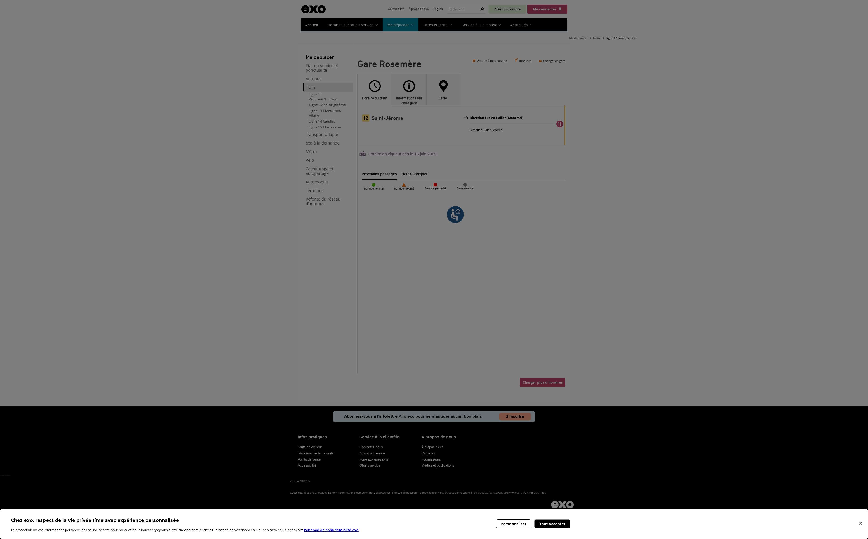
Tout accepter (552, 524)
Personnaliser (513, 524)
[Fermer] (861, 523)
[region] (434, 524)
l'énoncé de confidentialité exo (331, 530)
